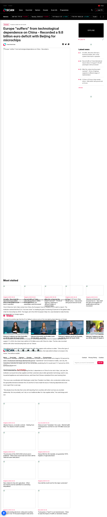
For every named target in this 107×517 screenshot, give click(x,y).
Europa (6, 24)
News (21, 10)
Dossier (45, 10)
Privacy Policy (93, 357)
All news (81, 87)
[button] (100, 17)
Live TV (100, 10)
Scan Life (54, 10)
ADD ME (100, 362)
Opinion (37, 10)
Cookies (101, 357)
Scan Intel (29, 10)
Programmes (64, 10)
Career (5, 5)
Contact (10, 5)
